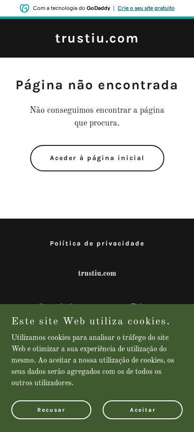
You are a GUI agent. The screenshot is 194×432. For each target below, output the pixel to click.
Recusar (51, 409)
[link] (97, 40)
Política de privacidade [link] (97, 243)
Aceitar (143, 409)
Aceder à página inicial (97, 158)
